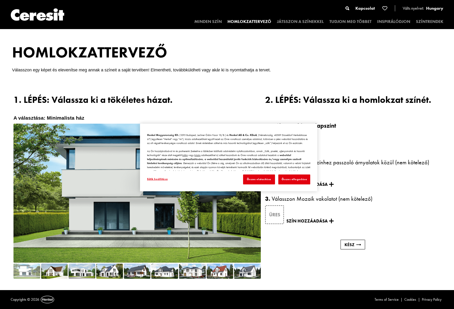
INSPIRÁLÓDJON (393, 21)
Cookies (410, 299)
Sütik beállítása (157, 179)
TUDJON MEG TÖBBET (350, 21)
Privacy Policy (431, 299)
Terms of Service (387, 299)
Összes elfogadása (294, 179)
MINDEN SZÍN (208, 21)
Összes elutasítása (259, 179)
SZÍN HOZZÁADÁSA (307, 221)
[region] (228, 157)
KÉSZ (349, 244)
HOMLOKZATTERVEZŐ (249, 21)
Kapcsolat (365, 8)
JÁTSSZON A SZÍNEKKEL (300, 21)
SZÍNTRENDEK (429, 21)
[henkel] (47, 299)
